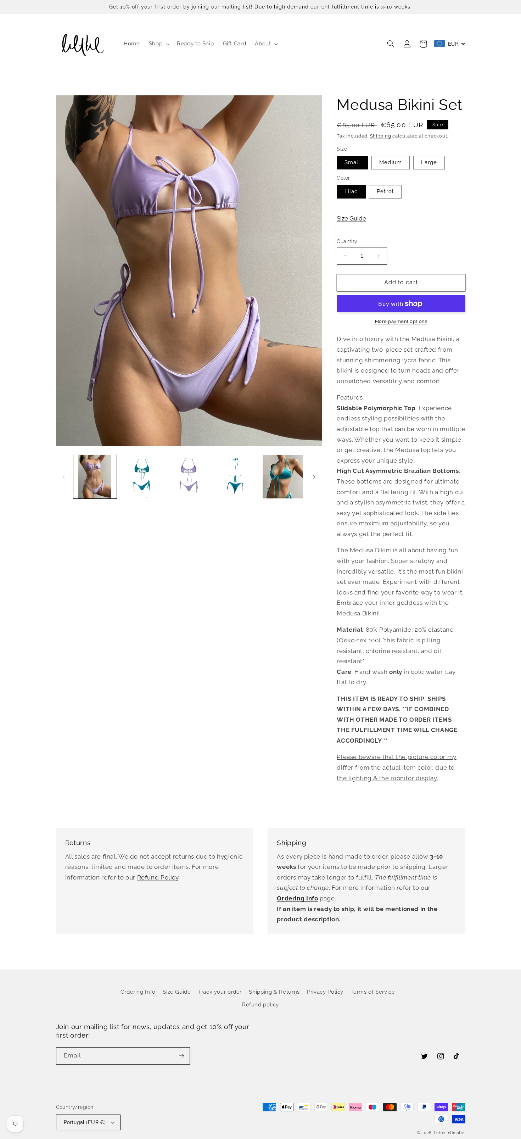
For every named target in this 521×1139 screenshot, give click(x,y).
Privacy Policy (325, 992)
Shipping (380, 136)
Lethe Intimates (449, 1132)
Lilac (351, 191)
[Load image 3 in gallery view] (189, 476)
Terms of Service (373, 992)
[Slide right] (314, 477)
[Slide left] (64, 477)
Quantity (347, 241)
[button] (158, 44)
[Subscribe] (181, 1056)
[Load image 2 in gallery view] (141, 476)
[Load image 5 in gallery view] (235, 476)
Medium (390, 162)
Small (352, 162)
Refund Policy (158, 877)
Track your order (220, 992)
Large (429, 162)
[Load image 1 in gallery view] (95, 476)
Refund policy (260, 1004)
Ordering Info (138, 992)
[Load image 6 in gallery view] (282, 476)
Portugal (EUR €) (85, 1122)
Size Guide (351, 218)
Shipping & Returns (274, 992)
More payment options (401, 321)
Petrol (385, 191)
